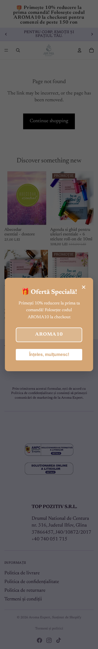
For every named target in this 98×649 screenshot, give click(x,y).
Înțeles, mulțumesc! (49, 354)
